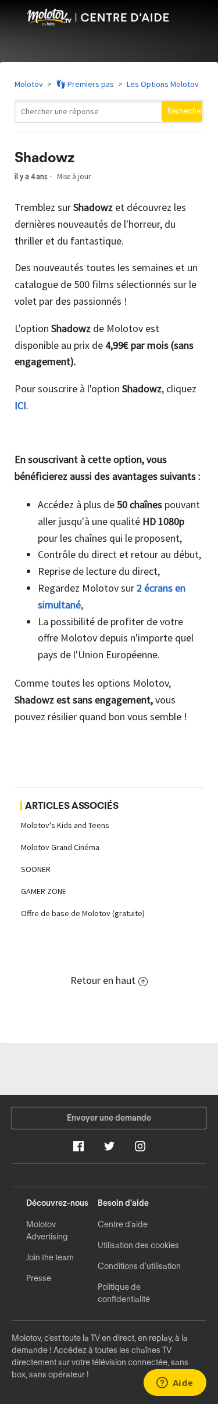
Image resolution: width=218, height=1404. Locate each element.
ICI (20, 405)
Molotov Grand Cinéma (60, 847)
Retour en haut (102, 980)
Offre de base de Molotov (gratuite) (83, 913)
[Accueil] (109, 22)
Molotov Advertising (47, 1230)
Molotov (29, 84)
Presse (38, 1278)
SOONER (36, 869)
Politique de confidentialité (124, 1293)
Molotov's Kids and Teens (65, 825)
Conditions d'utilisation (139, 1266)
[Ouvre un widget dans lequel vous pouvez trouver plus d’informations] (174, 1383)
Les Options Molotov (163, 84)
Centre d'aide (123, 1224)
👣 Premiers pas (85, 84)
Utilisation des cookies (138, 1245)
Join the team (50, 1257)
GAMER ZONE (43, 891)
